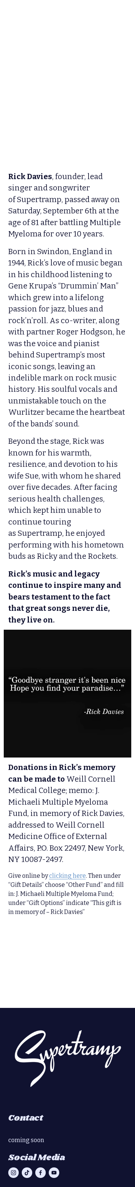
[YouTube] (54, 1172)
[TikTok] (27, 1172)
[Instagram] (13, 1172)
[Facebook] (40, 1172)
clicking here (67, 875)
